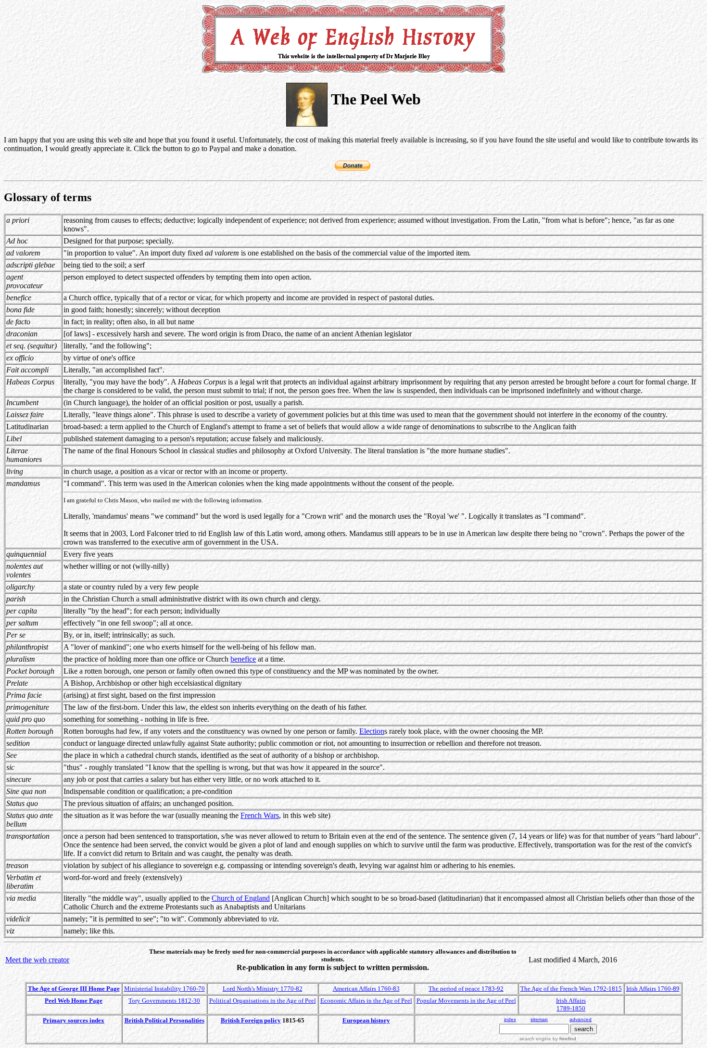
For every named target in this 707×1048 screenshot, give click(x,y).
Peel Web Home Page (73, 1000)
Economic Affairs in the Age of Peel (366, 1000)
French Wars (259, 815)
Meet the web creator (37, 960)
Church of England (241, 898)
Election (371, 731)
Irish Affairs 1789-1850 (571, 1004)
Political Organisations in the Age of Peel (262, 1000)
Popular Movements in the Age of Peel (466, 1000)
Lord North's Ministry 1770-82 (263, 988)
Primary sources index (73, 1020)
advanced (580, 1019)
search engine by (547, 1038)
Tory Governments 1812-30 (164, 1000)
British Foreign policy (251, 1020)
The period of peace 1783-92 (466, 988)
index (510, 1019)
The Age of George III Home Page (74, 988)
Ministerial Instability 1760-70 (164, 988)
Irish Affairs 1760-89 (653, 988)
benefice (243, 659)
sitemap (539, 1019)
